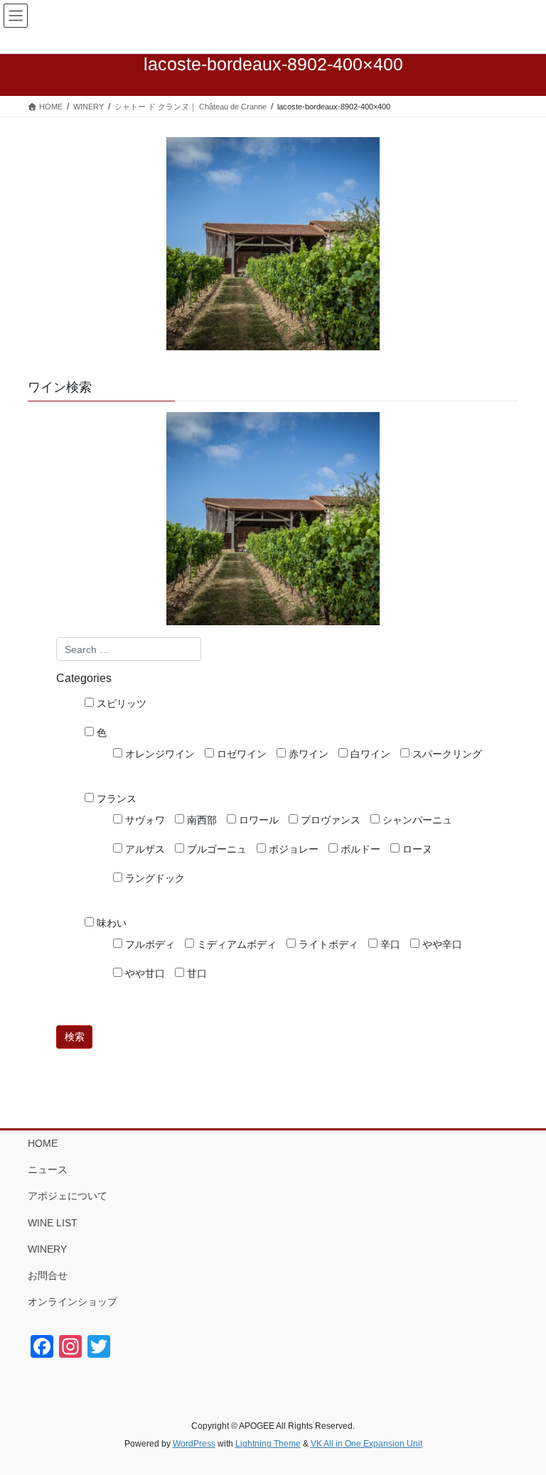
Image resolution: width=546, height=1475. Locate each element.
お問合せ (48, 1275)
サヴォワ (143, 820)
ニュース (48, 1169)
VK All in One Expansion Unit (366, 1444)
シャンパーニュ (416, 820)
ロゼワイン (240, 754)
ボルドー (359, 849)
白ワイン (369, 754)
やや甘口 (143, 973)
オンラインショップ (72, 1301)
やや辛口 (440, 944)
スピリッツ (120, 703)
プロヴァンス (329, 820)
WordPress (194, 1444)
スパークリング (446, 754)
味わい (110, 923)
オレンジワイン (158, 754)
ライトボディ (327, 944)
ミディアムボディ (235, 944)
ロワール (257, 820)
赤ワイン (307, 754)
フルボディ (148, 944)
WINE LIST (52, 1222)
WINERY (47, 1249)
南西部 (200, 820)
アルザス (143, 849)
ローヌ (416, 849)
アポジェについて (67, 1195)
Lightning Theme (268, 1444)
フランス (115, 798)
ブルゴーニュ (215, 849)
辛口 (389, 944)
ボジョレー (292, 849)
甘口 (195, 973)
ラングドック (153, 878)
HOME (43, 1143)
